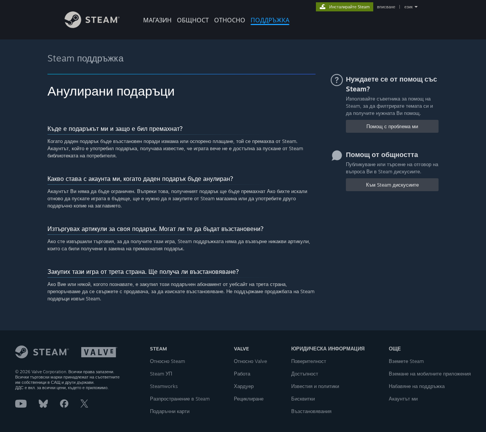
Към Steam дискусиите (392, 185)
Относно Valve (250, 361)
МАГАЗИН (157, 20)
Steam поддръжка (85, 58)
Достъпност (304, 374)
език (408, 6)
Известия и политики (315, 386)
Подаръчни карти (169, 411)
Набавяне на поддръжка (417, 386)
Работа (242, 374)
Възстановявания (311, 411)
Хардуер (244, 386)
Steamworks (164, 386)
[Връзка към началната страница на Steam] (92, 26)
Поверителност (308, 361)
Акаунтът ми (403, 399)
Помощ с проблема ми (392, 126)
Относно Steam (167, 361)
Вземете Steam (406, 361)
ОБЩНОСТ (193, 20)
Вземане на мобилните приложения (430, 374)
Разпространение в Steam (180, 399)
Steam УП (161, 374)
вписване (386, 6)
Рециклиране (249, 399)
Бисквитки (303, 399)
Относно (229, 20)
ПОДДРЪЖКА (270, 20)
